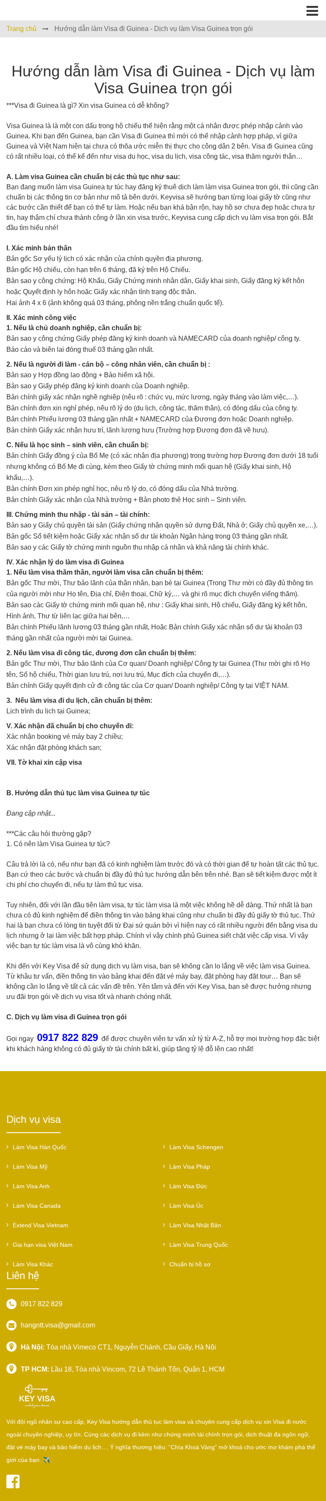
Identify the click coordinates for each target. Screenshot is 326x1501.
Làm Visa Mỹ (30, 1166)
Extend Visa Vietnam (40, 1225)
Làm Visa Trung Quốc (198, 1244)
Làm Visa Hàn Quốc (40, 1147)
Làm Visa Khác (33, 1264)
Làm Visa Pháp (189, 1166)
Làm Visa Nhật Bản (195, 1225)
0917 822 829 (41, 1303)
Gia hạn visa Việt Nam (43, 1244)
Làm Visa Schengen (196, 1147)
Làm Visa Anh (31, 1186)
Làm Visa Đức (188, 1186)
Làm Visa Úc (186, 1205)
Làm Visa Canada (37, 1205)
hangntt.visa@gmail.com (58, 1325)
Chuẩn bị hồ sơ (190, 1264)
